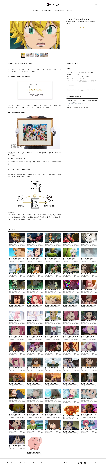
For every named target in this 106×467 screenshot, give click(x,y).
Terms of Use (10, 462)
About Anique (36, 10)
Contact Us (39, 462)
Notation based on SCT (29, 462)
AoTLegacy (69, 10)
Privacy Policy (19, 462)
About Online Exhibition (47, 10)
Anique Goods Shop (59, 10)
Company (46, 462)
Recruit (52, 462)
